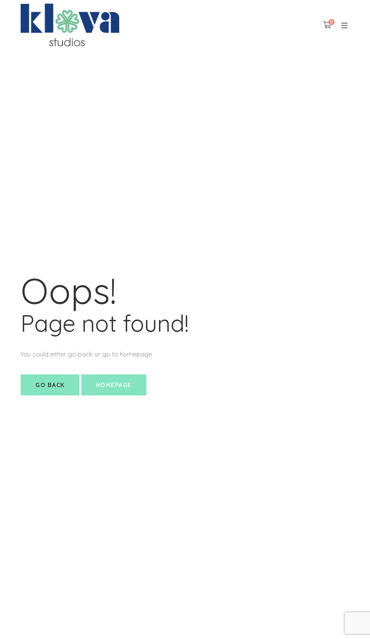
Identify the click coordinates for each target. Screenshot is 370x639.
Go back (50, 385)
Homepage (114, 385)
